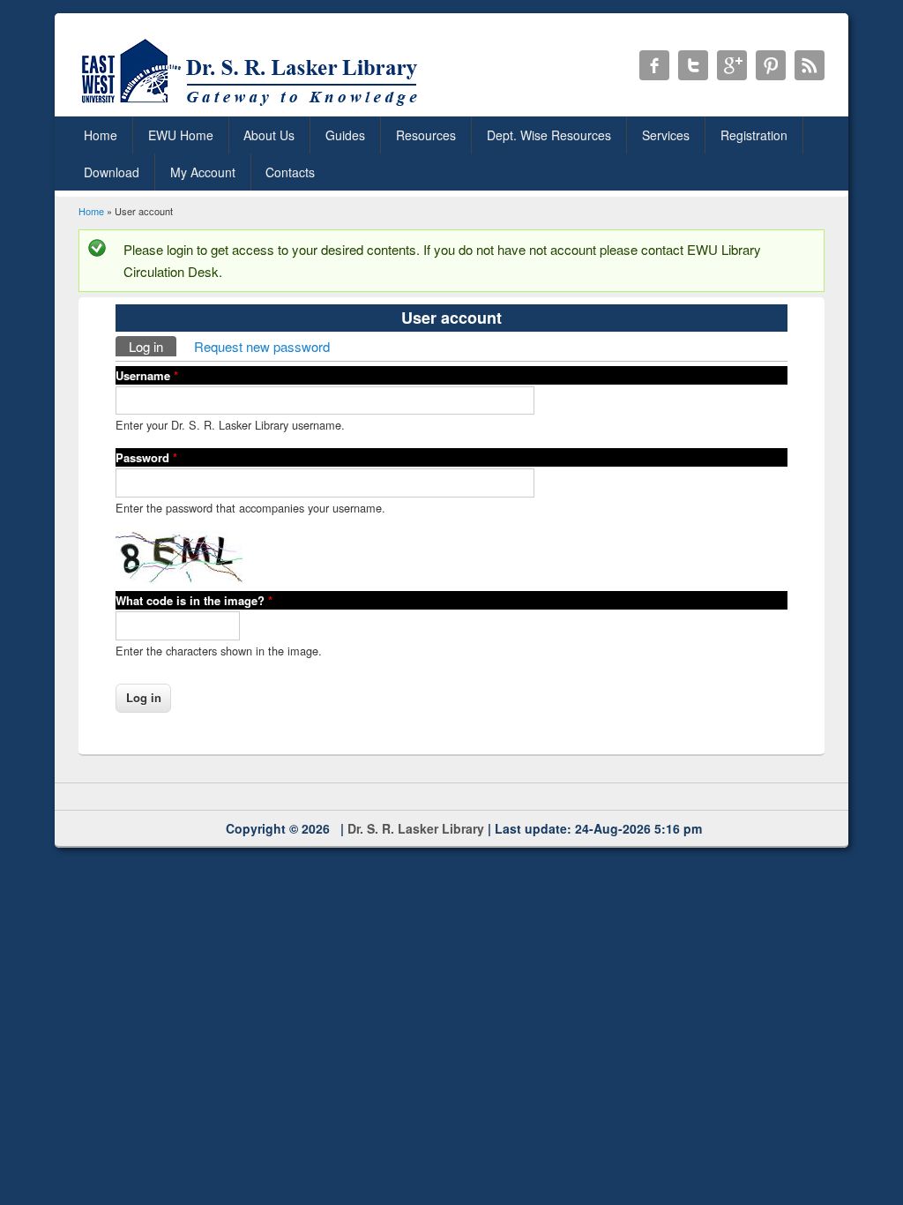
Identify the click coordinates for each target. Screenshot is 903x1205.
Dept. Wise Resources (549, 135)
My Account (202, 172)
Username (147, 375)
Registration (753, 135)
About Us (269, 135)
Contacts (290, 172)
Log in (152, 346)
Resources (426, 135)
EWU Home (180, 135)
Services (666, 135)
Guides (345, 135)
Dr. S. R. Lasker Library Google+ (732, 65)
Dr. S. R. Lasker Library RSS (810, 65)
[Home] (252, 105)
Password (146, 457)
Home (100, 135)
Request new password (262, 346)
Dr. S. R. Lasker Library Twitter (693, 65)
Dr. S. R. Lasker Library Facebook (654, 65)
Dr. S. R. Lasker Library (415, 828)
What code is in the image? (194, 600)
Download (111, 172)
